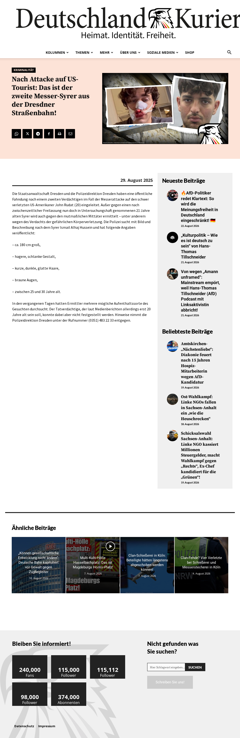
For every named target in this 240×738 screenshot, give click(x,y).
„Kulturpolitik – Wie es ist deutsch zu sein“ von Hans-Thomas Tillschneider (199, 246)
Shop (189, 52)
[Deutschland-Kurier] (120, 23)
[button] (229, 52)
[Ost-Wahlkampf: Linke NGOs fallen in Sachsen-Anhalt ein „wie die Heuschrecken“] (172, 399)
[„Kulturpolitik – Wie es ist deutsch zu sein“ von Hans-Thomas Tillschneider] (172, 237)
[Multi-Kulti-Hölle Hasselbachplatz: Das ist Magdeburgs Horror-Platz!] (93, 565)
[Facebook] (48, 133)
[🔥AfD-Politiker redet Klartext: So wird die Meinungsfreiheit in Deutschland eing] (172, 195)
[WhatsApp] (16, 133)
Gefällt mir (30, 657)
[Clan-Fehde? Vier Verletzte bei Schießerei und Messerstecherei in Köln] (202, 565)
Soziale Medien (161, 52)
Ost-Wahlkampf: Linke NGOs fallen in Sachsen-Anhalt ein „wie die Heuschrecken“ (198, 408)
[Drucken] (59, 133)
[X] (27, 133)
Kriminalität (24, 70)
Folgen (69, 657)
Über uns (128, 52)
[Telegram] (38, 133)
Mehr (104, 52)
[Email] (70, 133)
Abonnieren (69, 684)
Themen (82, 52)
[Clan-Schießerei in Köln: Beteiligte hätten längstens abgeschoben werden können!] (147, 565)
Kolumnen (55, 52)
